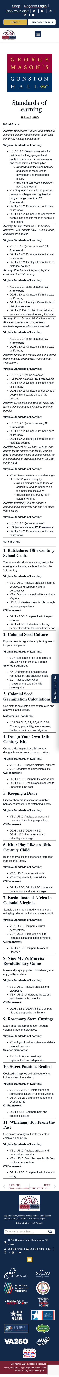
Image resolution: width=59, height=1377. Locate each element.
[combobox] (25, 1231)
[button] (38, 34)
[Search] (51, 1231)
